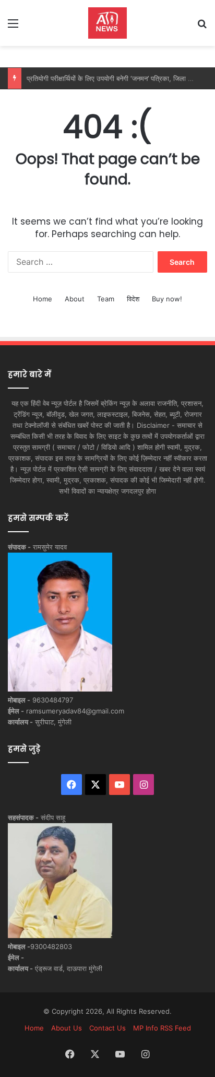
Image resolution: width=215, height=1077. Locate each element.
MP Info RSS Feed (162, 1028)
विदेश (133, 299)
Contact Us (107, 1028)
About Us (66, 1028)
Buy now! (167, 299)
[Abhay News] (107, 23)
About (75, 299)
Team (105, 299)
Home (42, 299)
